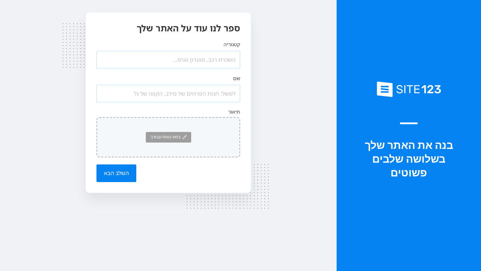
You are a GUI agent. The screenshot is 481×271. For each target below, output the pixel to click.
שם (236, 78)
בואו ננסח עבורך (165, 137)
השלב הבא (116, 173)
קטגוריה (232, 44)
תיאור (234, 111)
